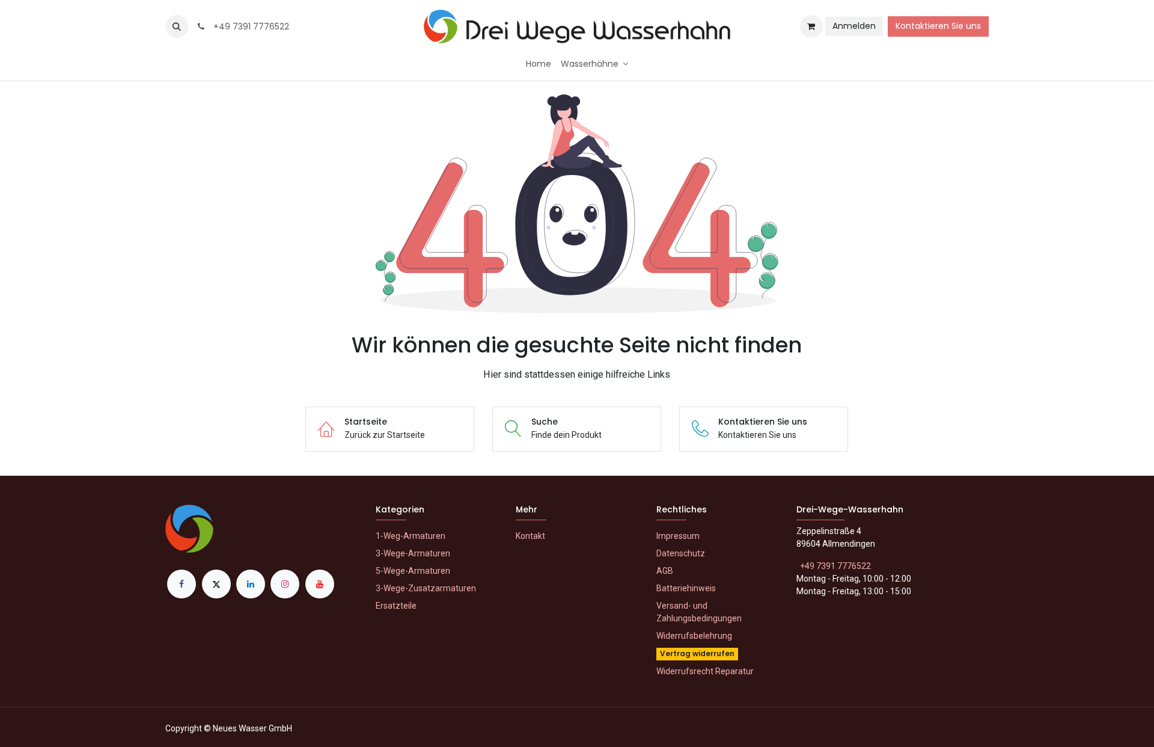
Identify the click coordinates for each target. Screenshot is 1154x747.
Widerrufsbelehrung (694, 636)
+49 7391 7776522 (249, 26)
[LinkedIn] (250, 584)
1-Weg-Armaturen (410, 536)
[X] (216, 584)
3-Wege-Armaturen (413, 553)
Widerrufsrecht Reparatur (705, 671)
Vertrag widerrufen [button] (697, 653)
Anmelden (854, 26)
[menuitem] (538, 64)
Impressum (678, 536)
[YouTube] (319, 584)
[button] (176, 26)
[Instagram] (284, 584)
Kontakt (530, 536)
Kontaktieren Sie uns (938, 26)
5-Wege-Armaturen (413, 571)
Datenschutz (680, 553)
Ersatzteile (396, 605)
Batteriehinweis (686, 588)
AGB (664, 571)
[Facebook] (181, 584)
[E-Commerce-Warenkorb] (811, 26)
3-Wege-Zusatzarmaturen (426, 588)
